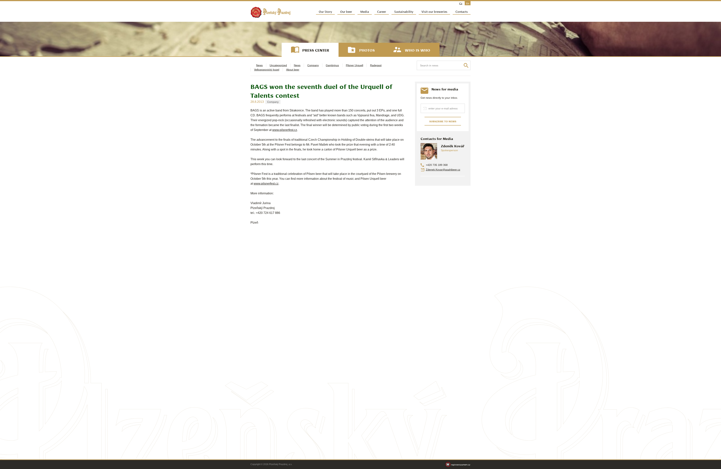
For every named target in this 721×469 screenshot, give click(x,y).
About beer (292, 69)
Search (466, 65)
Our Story (325, 11)
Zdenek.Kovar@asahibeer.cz (443, 169)
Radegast (376, 65)
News (259, 65)
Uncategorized (278, 65)
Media (364, 11)
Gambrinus (332, 65)
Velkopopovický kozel (266, 69)
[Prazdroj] (270, 12)
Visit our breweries (434, 11)
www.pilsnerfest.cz (284, 130)
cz (460, 3)
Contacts (462, 11)
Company (313, 65)
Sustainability (403, 11)
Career (381, 11)
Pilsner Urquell (354, 65)
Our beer (346, 11)
